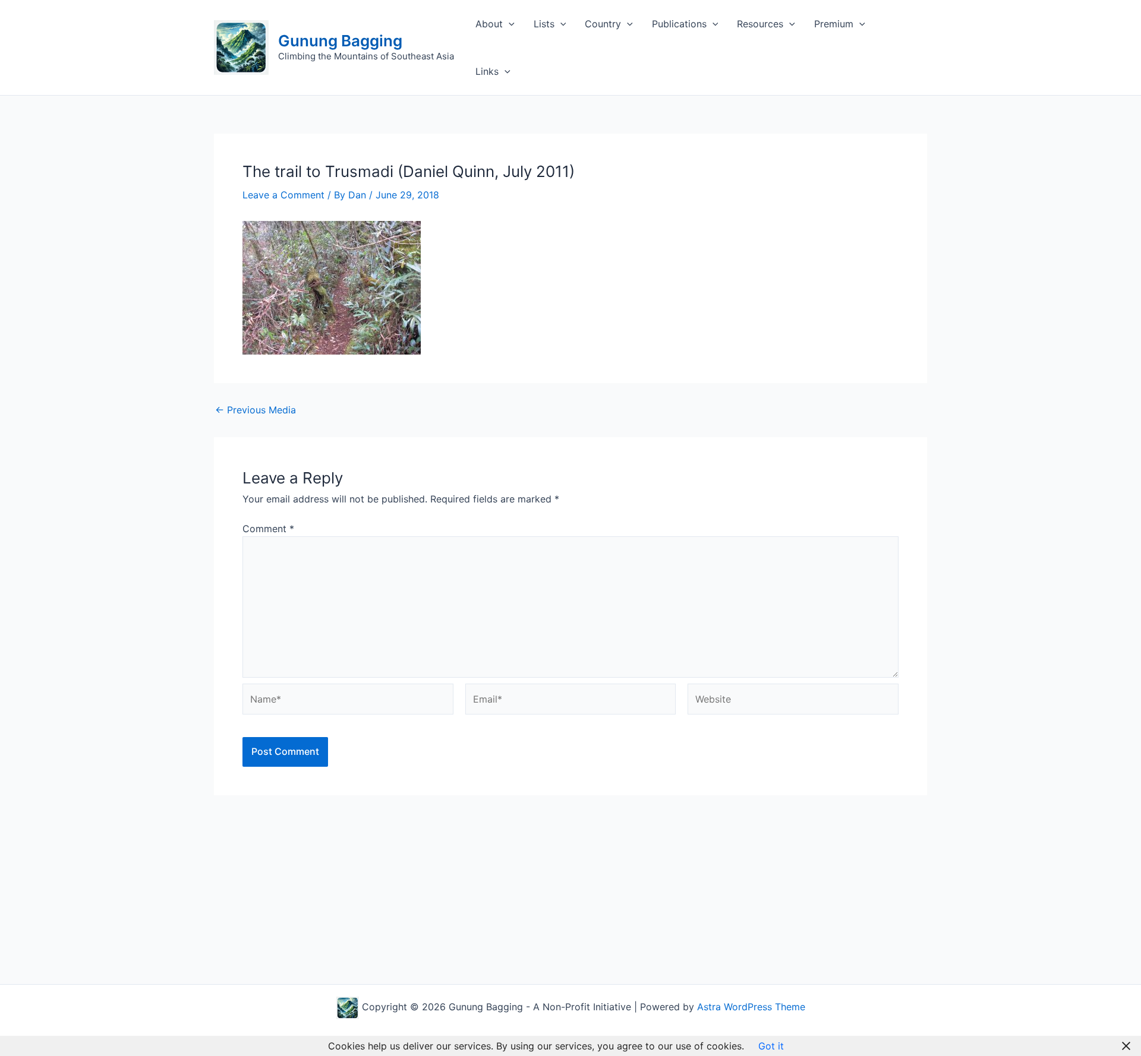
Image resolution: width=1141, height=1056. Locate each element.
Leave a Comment (283, 195)
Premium (833, 24)
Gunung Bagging (340, 40)
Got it (771, 1046)
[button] (509, 24)
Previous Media (255, 410)
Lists (544, 24)
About (489, 24)
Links (487, 71)
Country (603, 24)
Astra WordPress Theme (751, 1007)
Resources (760, 24)
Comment (268, 529)
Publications (679, 24)
